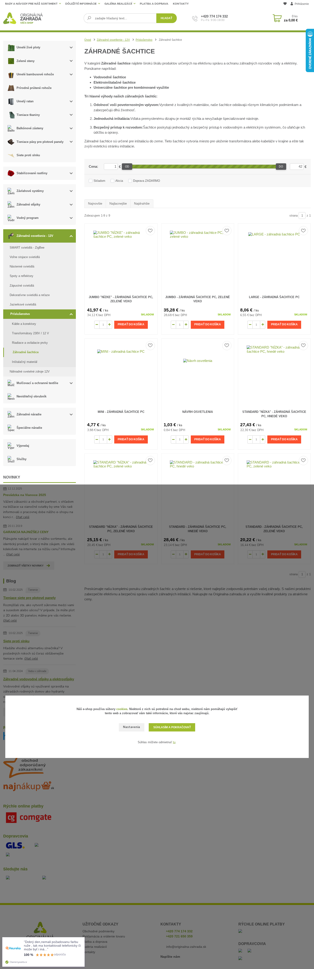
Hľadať (166, 18)
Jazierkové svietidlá (23, 304)
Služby (21, 459)
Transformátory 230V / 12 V (30, 333)
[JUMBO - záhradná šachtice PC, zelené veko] (197, 258)
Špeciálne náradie (29, 427)
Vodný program (28, 218)
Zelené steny (25, 61)
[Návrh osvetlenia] (197, 373)
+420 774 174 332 (214, 16)
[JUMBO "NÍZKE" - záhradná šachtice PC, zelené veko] (121, 258)
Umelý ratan (25, 101)
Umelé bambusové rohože (35, 74)
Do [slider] (281, 166)
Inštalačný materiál (24, 362)
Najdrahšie (142, 203)
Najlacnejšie (118, 203)
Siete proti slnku (28, 155)
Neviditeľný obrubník (31, 396)
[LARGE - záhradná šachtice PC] (274, 258)
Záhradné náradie (29, 414)
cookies (121, 709)
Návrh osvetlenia (197, 412)
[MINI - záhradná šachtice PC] (121, 373)
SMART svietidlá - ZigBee (27, 247)
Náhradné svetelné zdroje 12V (30, 371)
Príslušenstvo (20, 314)
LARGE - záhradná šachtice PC (274, 297)
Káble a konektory (24, 324)
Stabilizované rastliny (32, 173)
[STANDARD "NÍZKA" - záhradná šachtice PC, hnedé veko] (274, 373)
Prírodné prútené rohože (34, 88)
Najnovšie (95, 203)
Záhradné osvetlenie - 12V (35, 236)
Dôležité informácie (81, 4)
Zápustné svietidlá (22, 285)
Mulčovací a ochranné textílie (37, 383)
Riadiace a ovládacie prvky (30, 342)
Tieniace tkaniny (28, 115)
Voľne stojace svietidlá (25, 257)
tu (174, 742)
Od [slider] (127, 166)
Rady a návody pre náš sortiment (31, 4)
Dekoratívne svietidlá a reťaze (30, 295)
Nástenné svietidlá (22, 266)
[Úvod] (41, 18)
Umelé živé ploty (28, 47)
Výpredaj (23, 445)
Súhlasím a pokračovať (172, 727)
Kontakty (180, 4)
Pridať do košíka (131, 324)
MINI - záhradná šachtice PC (121, 412)
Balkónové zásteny (30, 128)
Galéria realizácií (118, 4)
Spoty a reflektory (21, 276)
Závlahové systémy (30, 191)
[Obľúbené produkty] (285, 4)
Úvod (87, 39)
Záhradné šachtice (26, 352)
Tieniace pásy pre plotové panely (40, 142)
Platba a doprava (154, 4)
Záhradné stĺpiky (28, 204)
